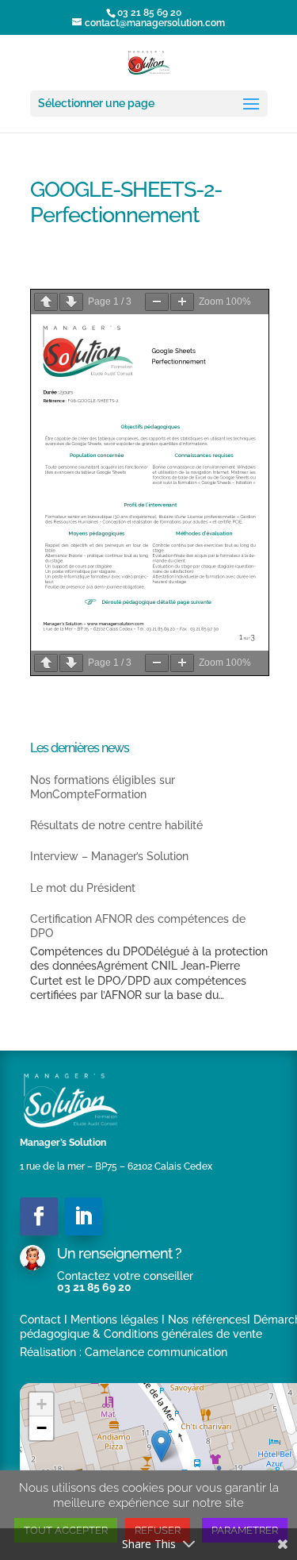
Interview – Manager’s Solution (109, 856)
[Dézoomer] (157, 302)
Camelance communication (156, 1352)
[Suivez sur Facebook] (39, 1216)
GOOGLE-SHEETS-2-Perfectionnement (187, 267)
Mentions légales (114, 1319)
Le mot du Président (82, 888)
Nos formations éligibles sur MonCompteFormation (102, 787)
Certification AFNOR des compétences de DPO (138, 926)
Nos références (207, 1319)
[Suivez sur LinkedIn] (83, 1216)
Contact (40, 1319)
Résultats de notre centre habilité (116, 825)
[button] (161, 1446)
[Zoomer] (182, 302)
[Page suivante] (71, 302)
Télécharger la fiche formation (205, 281)
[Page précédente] (46, 302)
